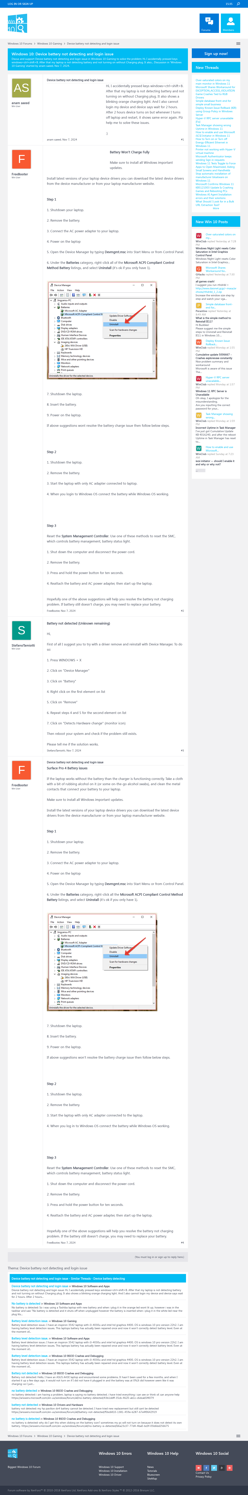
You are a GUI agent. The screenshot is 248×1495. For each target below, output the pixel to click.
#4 (182, 1242)
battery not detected (25, 1405)
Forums (206, 30)
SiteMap (152, 1478)
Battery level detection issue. (30, 1321)
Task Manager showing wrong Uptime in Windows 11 (213, 126)
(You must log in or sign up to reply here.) (159, 1257)
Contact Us (202, 1472)
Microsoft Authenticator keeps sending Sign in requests (214, 158)
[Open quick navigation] (238, 43)
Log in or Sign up (20, 4)
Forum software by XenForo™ (42, 1490)
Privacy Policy (204, 1476)
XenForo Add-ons (87, 1490)
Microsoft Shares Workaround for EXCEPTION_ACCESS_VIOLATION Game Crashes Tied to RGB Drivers (215, 92)
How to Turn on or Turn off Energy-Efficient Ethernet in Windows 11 (212, 142)
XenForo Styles (110, 1490)
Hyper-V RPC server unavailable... (217, 379)
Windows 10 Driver (110, 1474)
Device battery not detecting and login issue (40, 1286)
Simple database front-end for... (219, 305)
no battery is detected (26, 1418)
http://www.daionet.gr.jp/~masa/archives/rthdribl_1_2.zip (216, 290)
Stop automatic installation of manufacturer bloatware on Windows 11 (213, 177)
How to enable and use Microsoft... (219, 448)
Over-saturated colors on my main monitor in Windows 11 (213, 81)
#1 (182, 139)
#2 (182, 611)
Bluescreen (153, 1474)
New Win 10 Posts (212, 221)
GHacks (200, 274)
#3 (182, 750)
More (216, 208)
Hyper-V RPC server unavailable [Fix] (214, 119)
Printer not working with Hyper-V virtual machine (215, 151)
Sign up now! (216, 53)
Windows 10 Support (111, 1467)
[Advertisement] (76, 107)
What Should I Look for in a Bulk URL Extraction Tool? (215, 203)
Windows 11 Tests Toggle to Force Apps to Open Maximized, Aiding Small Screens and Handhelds (216, 166)
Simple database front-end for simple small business (213, 102)
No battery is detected (26, 1303)
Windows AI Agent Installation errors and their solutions (214, 196)
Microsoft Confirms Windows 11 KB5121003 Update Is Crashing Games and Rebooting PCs (215, 187)
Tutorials (152, 1471)
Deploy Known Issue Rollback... (218, 342)
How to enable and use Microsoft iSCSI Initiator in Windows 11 (215, 133)
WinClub (201, 241)
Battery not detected (25, 1373)
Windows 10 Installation (113, 1471)
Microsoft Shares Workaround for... (216, 269)
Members (228, 30)
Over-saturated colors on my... (221, 236)
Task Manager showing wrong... (219, 415)
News (150, 1467)
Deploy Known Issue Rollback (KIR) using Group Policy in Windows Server (216, 111)
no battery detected (24, 1390)
